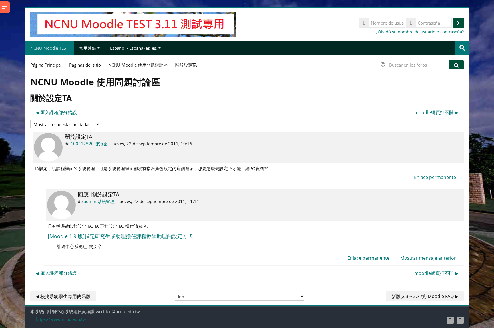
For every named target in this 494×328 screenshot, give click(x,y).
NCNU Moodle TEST (49, 48)
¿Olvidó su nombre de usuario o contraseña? (420, 32)
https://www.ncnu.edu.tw (61, 319)
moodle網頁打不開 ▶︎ (436, 112)
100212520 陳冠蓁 (89, 143)
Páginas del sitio (85, 65)
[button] (383, 65)
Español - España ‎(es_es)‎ (133, 48)
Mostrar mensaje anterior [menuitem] (428, 258)
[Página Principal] (133, 24)
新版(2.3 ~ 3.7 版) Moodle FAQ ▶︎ (424, 296)
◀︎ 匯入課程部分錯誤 (56, 112)
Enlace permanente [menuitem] (435, 177)
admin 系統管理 (99, 201)
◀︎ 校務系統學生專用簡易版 (63, 296)
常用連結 (87, 48)
